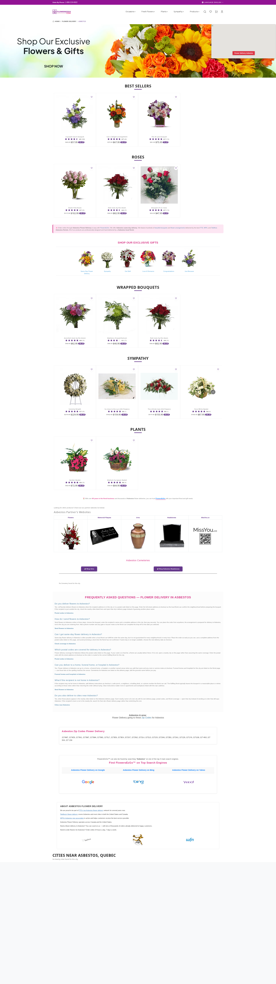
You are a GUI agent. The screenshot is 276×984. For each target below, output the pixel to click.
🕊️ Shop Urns (89, 569)
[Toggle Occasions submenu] (134, 11)
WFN (205, 228)
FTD (201, 228)
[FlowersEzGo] (62, 12)
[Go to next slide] (213, 392)
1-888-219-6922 (71, 2)
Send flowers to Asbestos (64, 628)
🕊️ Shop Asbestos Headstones (168, 569)
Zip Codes (147, 717)
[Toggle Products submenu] (198, 11)
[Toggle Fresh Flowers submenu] (154, 11)
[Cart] (216, 11)
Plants (163, 12)
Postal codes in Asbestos (64, 613)
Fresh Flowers (147, 12)
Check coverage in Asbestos (65, 644)
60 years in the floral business (103, 498)
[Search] (204, 11)
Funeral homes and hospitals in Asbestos (70, 674)
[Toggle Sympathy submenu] (183, 11)
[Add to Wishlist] (91, 97)
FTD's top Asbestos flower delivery (91, 810)
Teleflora (214, 228)
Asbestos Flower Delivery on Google (88, 770)
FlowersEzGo (104, 228)
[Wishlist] (210, 11)
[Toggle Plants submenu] (167, 11)
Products (194, 12)
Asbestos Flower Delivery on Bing (138, 770)
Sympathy (178, 12)
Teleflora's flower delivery (69, 814)
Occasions (130, 12)
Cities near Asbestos (62, 705)
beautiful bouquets (161, 228)
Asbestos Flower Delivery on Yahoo (188, 770)
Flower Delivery (69, 21)
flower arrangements (178, 228)
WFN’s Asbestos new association (72, 818)
